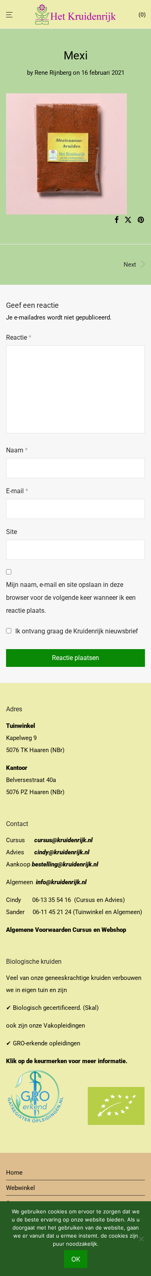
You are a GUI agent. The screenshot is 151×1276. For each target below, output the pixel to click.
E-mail (17, 491)
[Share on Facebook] (116, 220)
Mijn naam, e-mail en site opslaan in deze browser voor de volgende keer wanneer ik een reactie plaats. (71, 597)
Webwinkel (20, 1188)
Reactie (18, 337)
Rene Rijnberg (53, 72)
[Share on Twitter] (128, 220)
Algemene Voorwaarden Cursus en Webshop (67, 929)
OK (75, 1259)
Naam (17, 450)
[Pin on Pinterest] (141, 220)
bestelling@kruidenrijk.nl (65, 864)
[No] (141, 1239)
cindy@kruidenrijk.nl (61, 852)
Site (11, 532)
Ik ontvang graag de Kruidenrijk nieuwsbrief (76, 631)
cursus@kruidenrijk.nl (63, 840)
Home (14, 1172)
